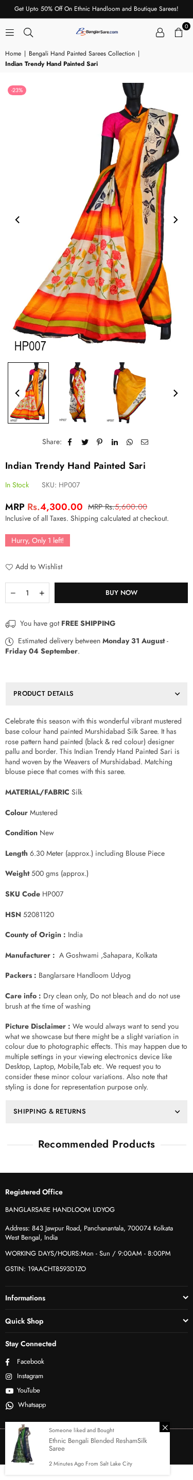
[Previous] (18, 219)
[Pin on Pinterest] (100, 442)
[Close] (165, 1427)
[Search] (28, 31)
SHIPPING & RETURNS (49, 1111)
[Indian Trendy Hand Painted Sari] (28, 393)
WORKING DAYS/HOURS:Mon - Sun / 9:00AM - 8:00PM (88, 1253)
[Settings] (160, 31)
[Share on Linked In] (115, 442)
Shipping (84, 518)
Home (13, 53)
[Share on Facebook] (70, 442)
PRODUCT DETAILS (43, 693)
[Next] (175, 219)
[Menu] (10, 31)
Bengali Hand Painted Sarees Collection (82, 53)
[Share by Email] (145, 442)
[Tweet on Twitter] (85, 442)
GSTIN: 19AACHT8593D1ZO (45, 1269)
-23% (17, 90)
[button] (178, 31)
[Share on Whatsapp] (130, 442)
